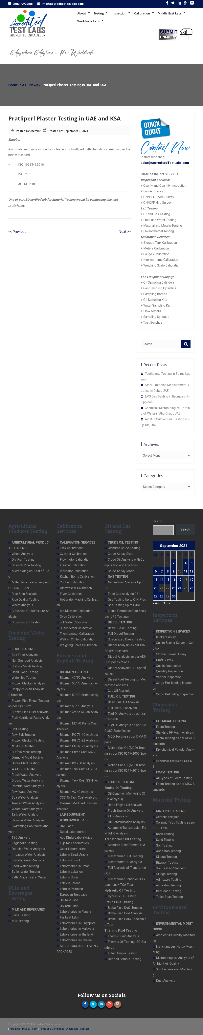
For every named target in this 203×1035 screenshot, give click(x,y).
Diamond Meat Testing (27, 757)
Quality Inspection (168, 666)
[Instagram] (192, 4)
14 (161, 580)
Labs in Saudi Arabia (74, 854)
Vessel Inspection (168, 677)
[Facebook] (167, 4)
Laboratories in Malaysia (77, 929)
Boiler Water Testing (26, 871)
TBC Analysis (21, 837)
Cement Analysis (167, 817)
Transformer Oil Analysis (125, 862)
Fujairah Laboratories (74, 843)
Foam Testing (165, 727)
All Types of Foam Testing (174, 778)
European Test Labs (73, 894)
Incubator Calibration (74, 571)
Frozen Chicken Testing (28, 740)
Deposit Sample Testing (124, 959)
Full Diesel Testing (121, 634)
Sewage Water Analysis (28, 820)
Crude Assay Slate (120, 554)
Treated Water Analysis (28, 803)
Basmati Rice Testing (26, 565)
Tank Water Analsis (25, 814)
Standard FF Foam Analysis (175, 732)
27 (155, 596)
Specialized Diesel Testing (126, 639)
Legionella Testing (24, 843)
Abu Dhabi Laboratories (76, 837)
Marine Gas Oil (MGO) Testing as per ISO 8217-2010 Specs (125, 770)
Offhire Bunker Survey (171, 654)
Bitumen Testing (167, 862)
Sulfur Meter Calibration (76, 628)
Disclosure (72, 1028)
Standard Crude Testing (124, 548)
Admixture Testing (168, 879)
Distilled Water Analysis (28, 849)
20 (155, 588)
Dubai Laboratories (73, 832)
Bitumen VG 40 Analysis (76, 792)
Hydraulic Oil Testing (122, 896)
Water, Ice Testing (24, 677)
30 (173, 596)
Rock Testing (165, 834)
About (81, 13)
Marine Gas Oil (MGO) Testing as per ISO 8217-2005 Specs (125, 753)
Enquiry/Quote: (23, 4)
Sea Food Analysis (25, 655)
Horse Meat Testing (25, 763)
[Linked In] (179, 4)
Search (158, 521)
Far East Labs (69, 917)
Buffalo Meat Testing (26, 752)
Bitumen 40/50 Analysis (76, 677)
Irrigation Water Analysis (29, 854)
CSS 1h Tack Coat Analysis (78, 797)
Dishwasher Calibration (76, 588)
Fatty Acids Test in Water (29, 877)
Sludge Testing (166, 857)
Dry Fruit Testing (23, 559)
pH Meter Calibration (74, 622)
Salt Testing (20, 729)
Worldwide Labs (88, 21)
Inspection (118, 13)
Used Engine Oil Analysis (125, 805)
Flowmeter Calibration (75, 559)
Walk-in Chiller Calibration (77, 639)
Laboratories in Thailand (76, 934)
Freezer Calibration (73, 565)
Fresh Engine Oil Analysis (125, 810)
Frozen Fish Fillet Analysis (30, 712)
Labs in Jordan (70, 883)
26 (191, 588)
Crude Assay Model (121, 571)
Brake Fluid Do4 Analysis (125, 913)
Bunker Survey (166, 637)
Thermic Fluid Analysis (123, 936)
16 (173, 580)
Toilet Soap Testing (169, 897)
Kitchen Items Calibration (77, 576)
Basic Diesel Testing (122, 628)
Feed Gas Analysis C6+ (124, 594)
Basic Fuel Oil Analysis (124, 702)
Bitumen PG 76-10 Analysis (79, 735)
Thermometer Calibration (77, 634)
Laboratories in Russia (75, 912)
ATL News (30, 85)
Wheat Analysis (22, 554)
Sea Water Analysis (25, 797)
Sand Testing (165, 840)
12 (191, 571)
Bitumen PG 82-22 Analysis (79, 746)
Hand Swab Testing (25, 672)
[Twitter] (173, 4)
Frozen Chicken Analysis (29, 683)
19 (191, 580)
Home (13, 85)
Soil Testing (164, 845)
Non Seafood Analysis (27, 660)
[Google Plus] (186, 4)
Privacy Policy (29, 1028)
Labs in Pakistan (71, 889)
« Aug (156, 603)
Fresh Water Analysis (26, 775)
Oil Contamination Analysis (126, 822)
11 (185, 571)
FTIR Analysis (117, 816)
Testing (99, 13)
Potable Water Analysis (28, 786)
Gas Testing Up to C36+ (124, 605)
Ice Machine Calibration (76, 611)
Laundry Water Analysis (28, 860)
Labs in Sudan (69, 877)
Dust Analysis (165, 980)
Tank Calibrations (71, 548)
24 (179, 588)
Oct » (166, 603)
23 (173, 588)
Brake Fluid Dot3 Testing (125, 908)
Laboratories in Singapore (78, 923)
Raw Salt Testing (23, 735)
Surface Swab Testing (27, 666)
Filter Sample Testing (122, 953)
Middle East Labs (170, 13)
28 (161, 596)
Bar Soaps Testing (168, 891)
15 (167, 580)
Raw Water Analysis (25, 792)
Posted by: (23, 131)
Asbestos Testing (168, 851)
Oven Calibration (71, 616)
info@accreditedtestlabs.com (63, 4)
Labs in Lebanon (71, 871)
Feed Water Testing (25, 866)
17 (179, 580)
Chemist (35, 131)
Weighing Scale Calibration (78, 645)
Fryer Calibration (71, 594)
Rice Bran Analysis (24, 594)
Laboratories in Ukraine (76, 940)
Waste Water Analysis (27, 809)
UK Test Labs (69, 900)
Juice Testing (21, 915)
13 (155, 580)
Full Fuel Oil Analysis (122, 708)
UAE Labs (66, 826)
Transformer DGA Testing (125, 856)
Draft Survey (164, 660)
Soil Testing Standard (171, 868)
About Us (15, 1028)
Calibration (142, 13)
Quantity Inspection (169, 671)
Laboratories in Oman (74, 866)
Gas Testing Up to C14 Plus (127, 599)
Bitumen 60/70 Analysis (76, 706)
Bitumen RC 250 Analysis (77, 763)
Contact (84, 1028)
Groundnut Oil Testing (26, 622)
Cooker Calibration (72, 582)
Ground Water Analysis (27, 780)
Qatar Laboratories (73, 849)
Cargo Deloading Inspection (175, 694)
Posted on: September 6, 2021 (68, 131)
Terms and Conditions (51, 1028)
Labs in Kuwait (70, 860)
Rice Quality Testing (25, 599)
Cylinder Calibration (73, 554)
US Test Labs (69, 906)
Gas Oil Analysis (119, 691)
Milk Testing (20, 921)
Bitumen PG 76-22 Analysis (79, 740)
